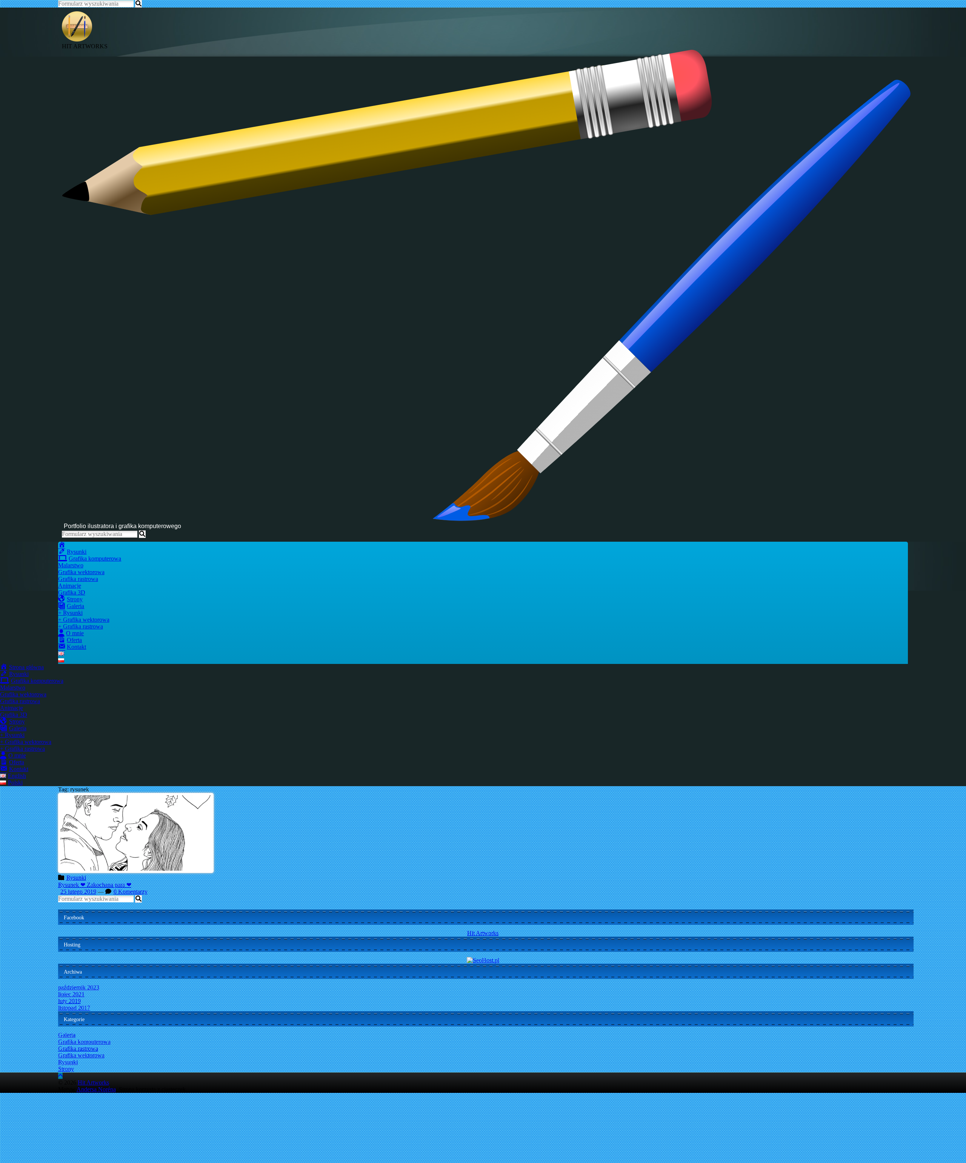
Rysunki (76, 877)
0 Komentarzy (131, 891)
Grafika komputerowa (84, 1042)
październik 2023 (78, 987)
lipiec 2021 (71, 994)
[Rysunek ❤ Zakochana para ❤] (136, 871)
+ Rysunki (70, 613)
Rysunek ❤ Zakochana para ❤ (94, 885)
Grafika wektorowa (81, 572)
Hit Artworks (482, 933)
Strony (66, 1069)
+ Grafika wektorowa (83, 619)
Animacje (69, 585)
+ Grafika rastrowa (80, 626)
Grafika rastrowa (78, 579)
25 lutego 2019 (78, 891)
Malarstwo (70, 565)
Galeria (66, 1035)
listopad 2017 (74, 1008)
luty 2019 (69, 1001)
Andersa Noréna (96, 1089)
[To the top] (60, 1075)
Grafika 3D (71, 592)
